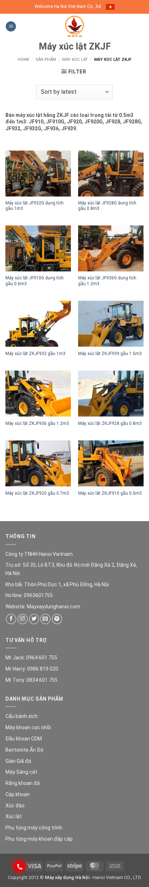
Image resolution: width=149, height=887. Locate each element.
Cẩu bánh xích (21, 716)
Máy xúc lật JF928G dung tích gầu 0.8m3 (107, 205)
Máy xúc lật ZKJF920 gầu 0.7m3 (37, 493)
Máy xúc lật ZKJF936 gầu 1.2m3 (37, 423)
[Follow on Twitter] (34, 619)
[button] (11, 26)
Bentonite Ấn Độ (24, 750)
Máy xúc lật (75, 59)
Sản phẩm (45, 59)
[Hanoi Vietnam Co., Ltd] (74, 26)
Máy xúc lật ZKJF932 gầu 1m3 (35, 353)
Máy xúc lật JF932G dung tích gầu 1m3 (34, 205)
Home (23, 59)
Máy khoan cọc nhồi (28, 727)
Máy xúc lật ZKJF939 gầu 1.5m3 (110, 353)
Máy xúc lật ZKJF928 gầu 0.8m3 (110, 423)
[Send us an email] (45, 619)
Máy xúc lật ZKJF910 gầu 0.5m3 (110, 493)
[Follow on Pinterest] (57, 619)
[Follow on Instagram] (22, 619)
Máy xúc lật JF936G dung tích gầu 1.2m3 (107, 280)
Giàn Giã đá (18, 761)
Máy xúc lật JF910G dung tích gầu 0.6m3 (34, 280)
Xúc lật (13, 816)
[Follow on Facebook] (11, 619)
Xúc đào (15, 805)
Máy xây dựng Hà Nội (67, 877)
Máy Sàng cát (21, 772)
